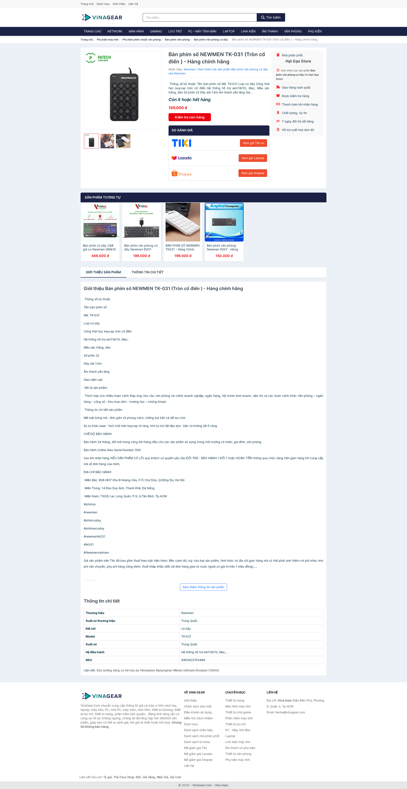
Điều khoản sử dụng (198, 712)
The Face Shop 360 (127, 777)
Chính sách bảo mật (198, 706)
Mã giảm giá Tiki (195, 748)
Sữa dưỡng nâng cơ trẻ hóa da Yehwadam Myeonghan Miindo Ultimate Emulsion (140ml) (157, 670)
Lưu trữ (175, 31)
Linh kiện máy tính (237, 742)
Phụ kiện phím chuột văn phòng (142, 39)
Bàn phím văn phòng (177, 39)
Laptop (229, 31)
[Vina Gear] (102, 696)
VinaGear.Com (202, 785)
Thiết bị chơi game (238, 712)
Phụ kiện (315, 31)
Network (114, 31)
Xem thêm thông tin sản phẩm (203, 587)
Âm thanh (270, 31)
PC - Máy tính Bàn (202, 31)
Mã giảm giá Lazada (198, 754)
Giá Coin (175, 777)
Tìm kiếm (273, 17)
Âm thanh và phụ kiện (240, 748)
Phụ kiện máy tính (107, 39)
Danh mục (103, 4)
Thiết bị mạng (234, 700)
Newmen (190, 69)
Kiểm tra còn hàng (190, 117)
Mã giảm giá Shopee (198, 759)
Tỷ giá (107, 777)
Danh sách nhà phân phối (201, 736)
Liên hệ (133, 4)
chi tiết (148, 272)
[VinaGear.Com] (102, 17)
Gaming (156, 31)
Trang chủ (87, 4)
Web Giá (162, 777)
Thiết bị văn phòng (238, 754)
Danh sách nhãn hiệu (198, 730)
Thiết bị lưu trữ (235, 724)
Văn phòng (293, 31)
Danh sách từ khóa (197, 742)
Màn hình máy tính (238, 706)
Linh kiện (248, 31)
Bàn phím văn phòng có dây (211, 39)
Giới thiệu (119, 4)
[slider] (91, 141)
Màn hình (136, 31)
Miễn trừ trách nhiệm (198, 718)
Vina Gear (221, 785)
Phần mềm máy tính (239, 718)
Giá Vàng (149, 777)
